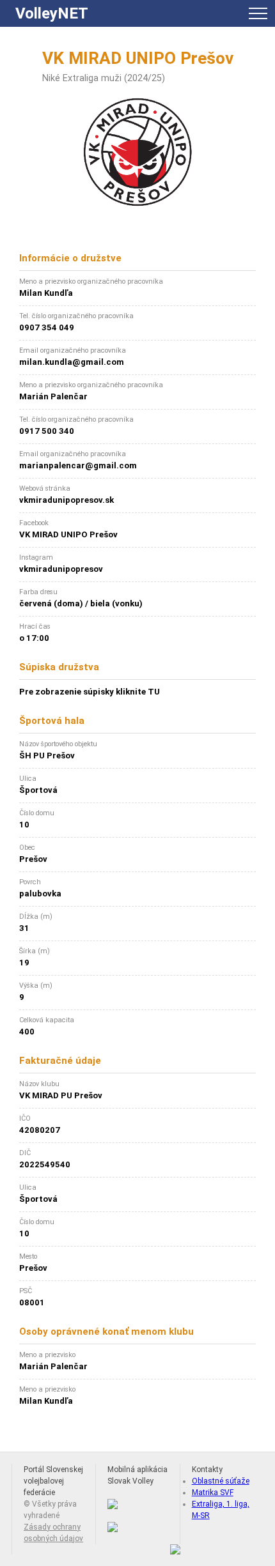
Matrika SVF (212, 1492)
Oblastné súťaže (220, 1481)
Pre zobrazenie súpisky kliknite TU (89, 691)
